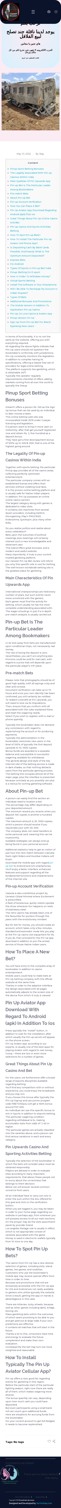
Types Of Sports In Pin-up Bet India (30, 268)
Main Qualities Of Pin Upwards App (30, 181)
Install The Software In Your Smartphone (33, 284)
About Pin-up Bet (20, 197)
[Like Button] (49, 1441)
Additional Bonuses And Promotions (30, 301)
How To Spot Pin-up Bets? (25, 235)
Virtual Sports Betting (22, 280)
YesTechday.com (44, 1503)
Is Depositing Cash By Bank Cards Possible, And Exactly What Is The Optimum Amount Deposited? (29, 251)
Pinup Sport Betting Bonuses (27, 168)
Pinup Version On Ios (22, 317)
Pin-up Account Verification (25, 201)
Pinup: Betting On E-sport (25, 272)
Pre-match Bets (19, 193)
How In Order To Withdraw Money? (30, 276)
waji (41, 153)
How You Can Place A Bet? (25, 206)
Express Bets (17, 260)
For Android (16, 264)
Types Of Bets (18, 297)
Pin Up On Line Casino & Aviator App (31, 313)
